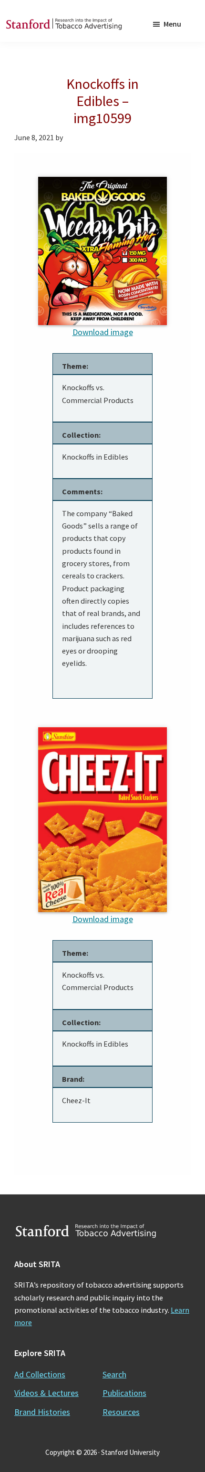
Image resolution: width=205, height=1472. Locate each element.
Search (114, 1374)
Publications (124, 1392)
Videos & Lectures (46, 1392)
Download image (102, 332)
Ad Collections (39, 1374)
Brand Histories (42, 1411)
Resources (121, 1411)
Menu (172, 24)
